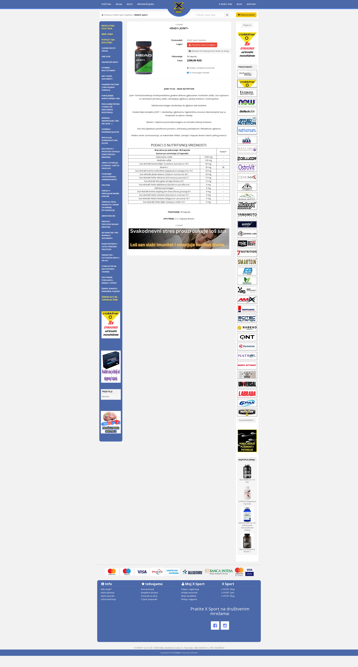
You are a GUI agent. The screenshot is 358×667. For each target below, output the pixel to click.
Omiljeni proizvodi (189, 592)
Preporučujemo (145, 4)
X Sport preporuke (149, 599)
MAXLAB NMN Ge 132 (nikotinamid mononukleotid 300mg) (247, 526)
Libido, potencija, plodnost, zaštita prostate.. (110, 166)
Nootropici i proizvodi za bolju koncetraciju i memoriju (111, 153)
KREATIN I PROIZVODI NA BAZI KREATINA (110, 224)
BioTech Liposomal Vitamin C (247, 550)
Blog (239, 4)
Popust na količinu (108, 41)
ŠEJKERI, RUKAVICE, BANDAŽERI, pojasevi (111, 290)
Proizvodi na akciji (149, 596)
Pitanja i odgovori (189, 599)
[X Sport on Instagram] (225, 625)
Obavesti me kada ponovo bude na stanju (210, 51)
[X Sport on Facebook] (215, 625)
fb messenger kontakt (199, 72)
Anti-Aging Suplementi (107, 77)
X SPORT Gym (227, 592)
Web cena (107, 34)
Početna (106, 4)
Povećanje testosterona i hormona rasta (109, 177)
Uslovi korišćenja (108, 599)
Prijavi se (247, 25)
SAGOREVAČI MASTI (110, 62)
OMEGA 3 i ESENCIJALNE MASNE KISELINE (110, 194)
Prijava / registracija (190, 589)
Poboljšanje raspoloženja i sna (111, 97)
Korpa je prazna (247, 14)
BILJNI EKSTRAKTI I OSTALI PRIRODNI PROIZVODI (109, 247)
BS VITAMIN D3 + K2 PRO (247, 481)
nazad (180, 24)
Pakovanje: (177, 56)
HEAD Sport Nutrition (123, 15)
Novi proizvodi (147, 589)
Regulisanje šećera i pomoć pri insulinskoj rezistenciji (111, 108)
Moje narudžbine (188, 596)
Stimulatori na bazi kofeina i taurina (109, 269)
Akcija (119, 4)
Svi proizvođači (246, 420)
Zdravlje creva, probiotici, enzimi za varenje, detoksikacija (110, 206)
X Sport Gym (225, 4)
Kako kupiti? (106, 589)
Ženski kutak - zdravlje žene (110, 298)
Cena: (180, 60)
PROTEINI (106, 185)
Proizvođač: (177, 40)
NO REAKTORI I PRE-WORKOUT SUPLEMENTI (110, 235)
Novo (130, 4)
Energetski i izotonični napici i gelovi (111, 258)
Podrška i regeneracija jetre (110, 130)
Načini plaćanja (107, 592)
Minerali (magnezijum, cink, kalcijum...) (110, 121)
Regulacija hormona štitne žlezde (109, 140)
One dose (106, 56)
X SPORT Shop (228, 589)
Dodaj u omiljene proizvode (202, 68)
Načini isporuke (108, 596)
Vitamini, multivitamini (108, 69)
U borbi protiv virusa (109, 49)
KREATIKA (105, 396)
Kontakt (251, 4)
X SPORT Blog (227, 596)
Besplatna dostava (108, 27)
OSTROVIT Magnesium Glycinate (247, 502)
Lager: (179, 44)
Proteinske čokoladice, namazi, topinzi (109, 280)
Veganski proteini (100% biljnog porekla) (110, 87)
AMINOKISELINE (108, 216)
